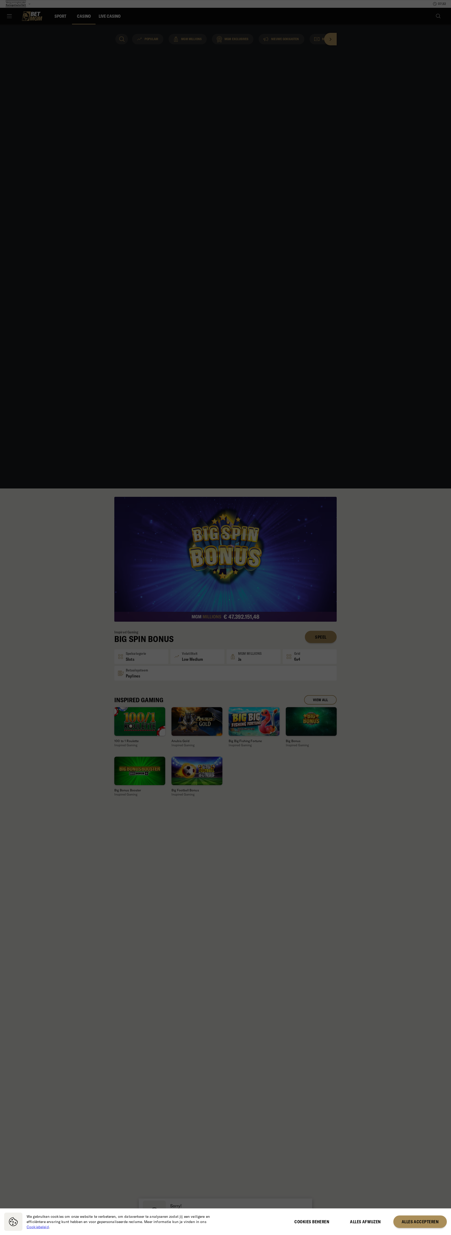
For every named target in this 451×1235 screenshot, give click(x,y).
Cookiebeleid (38, 1227)
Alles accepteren (420, 1221)
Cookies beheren (311, 1221)
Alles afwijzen (365, 1221)
